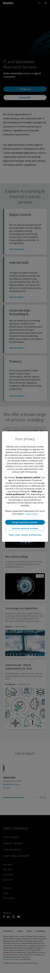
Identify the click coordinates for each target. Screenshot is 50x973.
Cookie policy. (31, 513)
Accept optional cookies (25, 522)
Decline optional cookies (25, 528)
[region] (25, 486)
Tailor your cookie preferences (24, 534)
